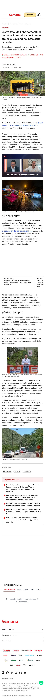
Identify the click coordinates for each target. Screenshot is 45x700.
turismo (17, 471)
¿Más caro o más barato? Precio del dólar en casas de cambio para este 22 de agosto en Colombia (17, 282)
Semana (5, 24)
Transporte (27, 471)
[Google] (3, 672)
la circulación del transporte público (17, 231)
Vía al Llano (7, 471)
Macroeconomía (24, 24)
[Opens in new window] (7, 672)
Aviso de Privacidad (10, 678)
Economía (13, 24)
